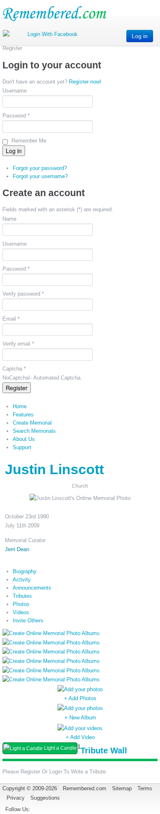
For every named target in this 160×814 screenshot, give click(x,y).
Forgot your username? (40, 176)
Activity (22, 580)
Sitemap (122, 788)
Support (22, 447)
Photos (21, 604)
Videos (21, 612)
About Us (24, 439)
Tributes (22, 596)
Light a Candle (60, 748)
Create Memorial (32, 423)
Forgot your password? (40, 168)
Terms (144, 788)
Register (16, 388)
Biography (25, 571)
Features (23, 415)
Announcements (32, 588)
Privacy (16, 798)
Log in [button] (140, 36)
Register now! (85, 82)
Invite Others (28, 620)
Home (20, 406)
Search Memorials (34, 431)
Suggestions (45, 798)
